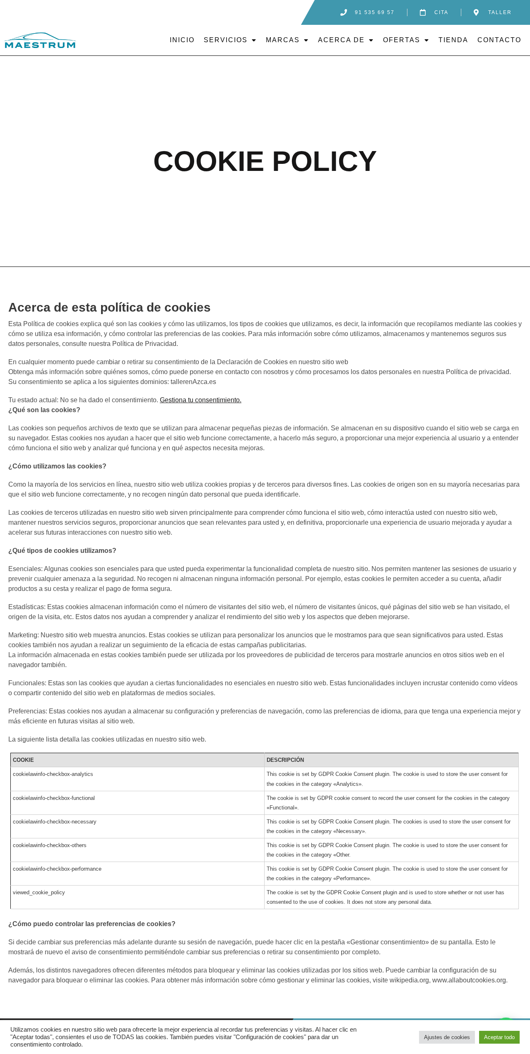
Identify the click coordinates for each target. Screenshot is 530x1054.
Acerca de (341, 39)
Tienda (453, 39)
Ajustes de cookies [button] (447, 1037)
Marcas (283, 39)
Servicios (226, 39)
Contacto (499, 39)
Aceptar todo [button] (499, 1037)
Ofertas (401, 39)
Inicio (182, 39)
